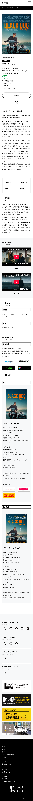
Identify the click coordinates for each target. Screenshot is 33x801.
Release (22, 188)
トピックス (5, 761)
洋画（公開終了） (10, 7)
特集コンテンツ (6, 764)
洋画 (3, 746)
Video (23, 182)
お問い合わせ (6, 772)
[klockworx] (5, 3)
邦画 (3, 749)
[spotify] (28, 628)
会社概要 (4, 776)
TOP (3, 7)
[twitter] (5, 628)
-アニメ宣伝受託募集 (8, 754)
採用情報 (4, 779)
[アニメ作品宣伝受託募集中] (16, 714)
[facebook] (16, 628)
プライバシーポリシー (8, 781)
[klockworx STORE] (16, 686)
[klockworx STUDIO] (16, 728)
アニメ (4, 752)
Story (7, 182)
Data (6, 188)
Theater (16, 95)
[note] (22, 629)
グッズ (4, 757)
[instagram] (11, 628)
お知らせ (4, 769)
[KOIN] (16, 700)
